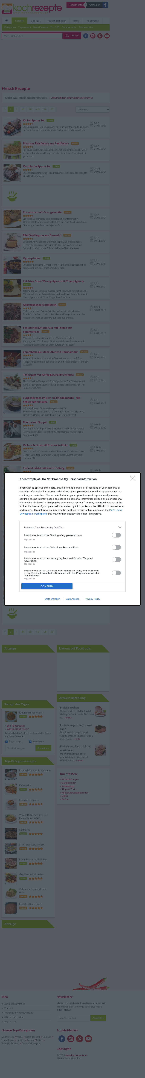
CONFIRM (47, 586)
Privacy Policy (92, 598)
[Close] (133, 479)
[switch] (116, 535)
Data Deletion (52, 598)
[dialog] (72, 539)
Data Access (72, 598)
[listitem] (72, 527)
